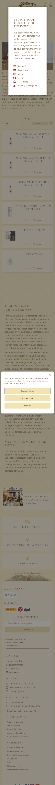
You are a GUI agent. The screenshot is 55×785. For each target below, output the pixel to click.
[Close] (50, 375)
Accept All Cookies (27, 398)
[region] (27, 393)
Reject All (27, 406)
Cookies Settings (27, 391)
